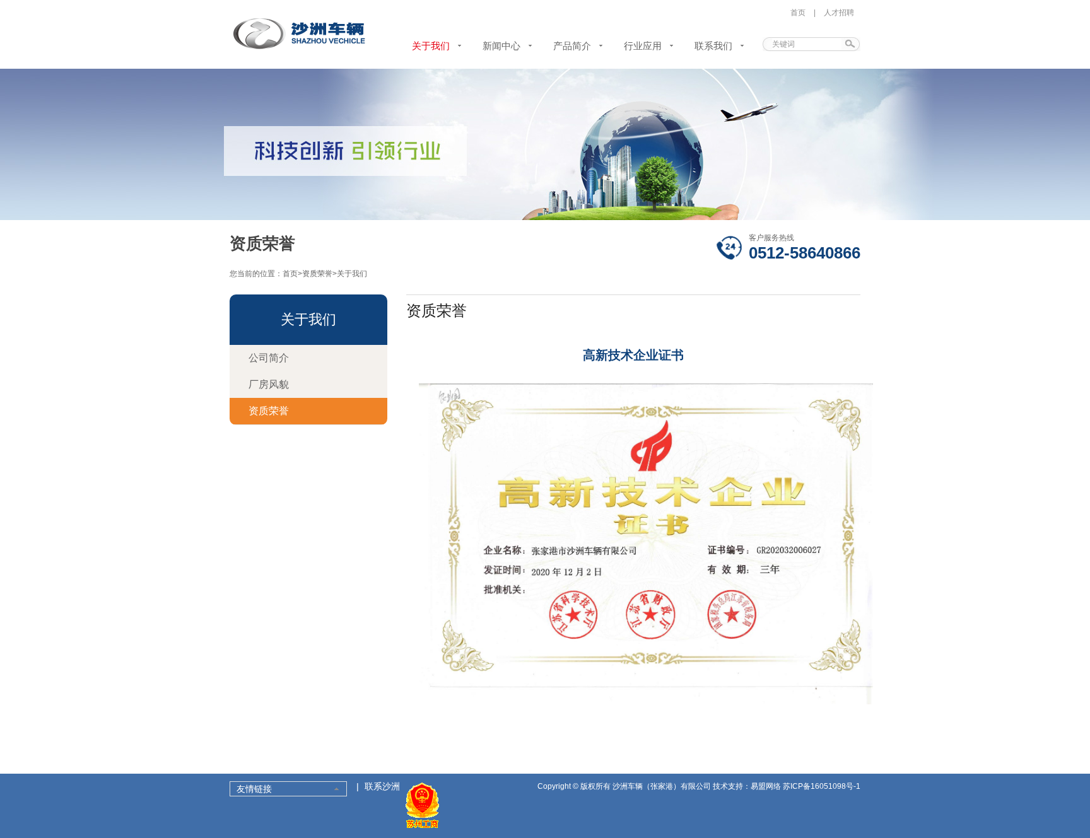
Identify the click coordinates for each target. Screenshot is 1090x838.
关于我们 (431, 45)
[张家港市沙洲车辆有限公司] (300, 48)
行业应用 (643, 45)
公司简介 (269, 357)
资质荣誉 (317, 273)
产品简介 (572, 45)
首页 (798, 12)
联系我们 (713, 45)
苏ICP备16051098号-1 (821, 786)
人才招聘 (839, 12)
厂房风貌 (269, 384)
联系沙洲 (382, 786)
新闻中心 (501, 45)
